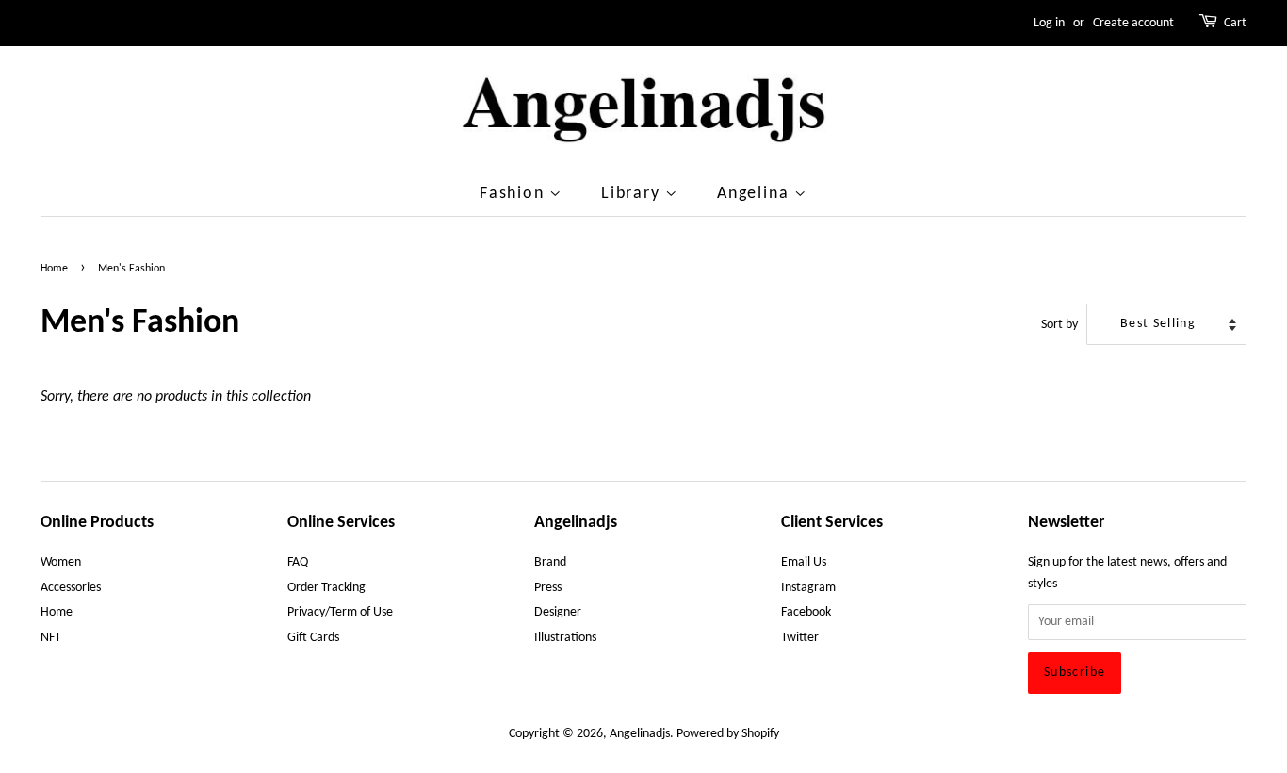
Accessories (71, 588)
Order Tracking (326, 588)
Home (54, 268)
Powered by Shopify (727, 734)
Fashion (514, 194)
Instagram (808, 588)
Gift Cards (313, 638)
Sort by (1059, 325)
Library (633, 194)
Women (61, 562)
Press (548, 588)
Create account (1133, 23)
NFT (51, 638)
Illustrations (565, 638)
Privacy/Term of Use (340, 612)
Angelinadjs (640, 734)
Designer (557, 612)
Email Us (803, 562)
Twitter (800, 638)
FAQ (297, 562)
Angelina (755, 194)
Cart (1235, 23)
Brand (550, 562)
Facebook (806, 612)
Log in (1049, 23)
